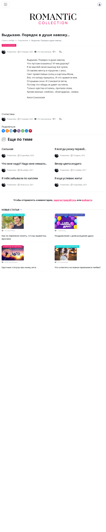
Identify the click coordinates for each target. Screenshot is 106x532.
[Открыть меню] (5, 4)
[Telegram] (11, 130)
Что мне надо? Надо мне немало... (24, 163)
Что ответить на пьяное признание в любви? (78, 267)
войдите (87, 200)
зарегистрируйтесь (65, 200)
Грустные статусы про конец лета (19, 267)
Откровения (9, 45)
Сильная (7, 149)
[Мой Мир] (26, 130)
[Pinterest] (30, 130)
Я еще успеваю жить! (68, 178)
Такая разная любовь (67, 246)
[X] (15, 130)
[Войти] (99, 4)
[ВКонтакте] (3, 130)
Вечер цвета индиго (68, 163)
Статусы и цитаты (12, 246)
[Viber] (18, 130)
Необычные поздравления (70, 215)
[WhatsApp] (22, 130)
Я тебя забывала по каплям (20, 178)
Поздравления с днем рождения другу (74, 235)
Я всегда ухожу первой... (70, 149)
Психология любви (13, 215)
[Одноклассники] (7, 130)
